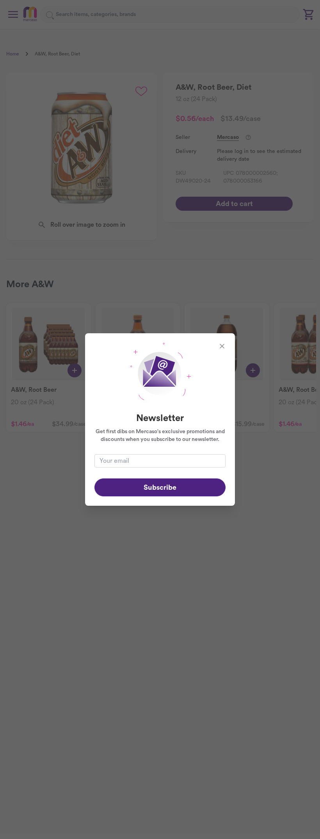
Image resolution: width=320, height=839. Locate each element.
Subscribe (160, 487)
